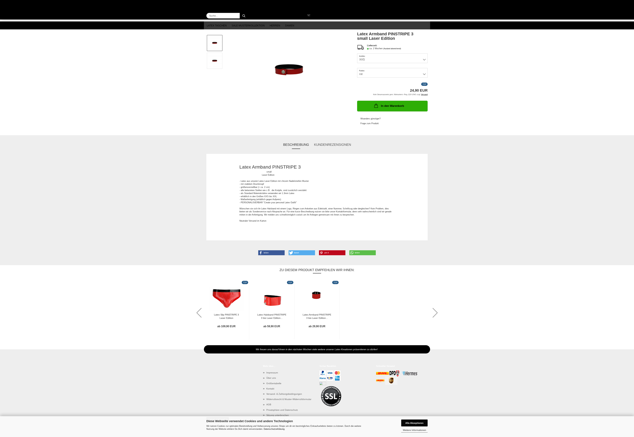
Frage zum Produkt (369, 123)
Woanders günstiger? (370, 118)
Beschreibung (296, 144)
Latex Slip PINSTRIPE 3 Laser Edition (226, 316)
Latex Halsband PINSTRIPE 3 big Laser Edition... (271, 316)
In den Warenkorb (392, 105)
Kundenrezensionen (332, 144)
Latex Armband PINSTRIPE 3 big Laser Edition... (317, 316)
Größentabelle (273, 383)
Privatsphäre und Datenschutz (282, 410)
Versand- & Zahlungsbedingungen (284, 394)
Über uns (271, 378)
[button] (271, 252)
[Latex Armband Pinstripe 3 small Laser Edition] (288, 69)
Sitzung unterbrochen (277, 415)
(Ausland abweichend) (392, 49)
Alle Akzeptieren (414, 423)
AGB (268, 404)
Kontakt (270, 388)
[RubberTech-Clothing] (301, 15)
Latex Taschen (217, 25)
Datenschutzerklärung (274, 429)
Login (425, 4)
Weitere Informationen (414, 430)
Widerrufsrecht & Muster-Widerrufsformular (288, 399)
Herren (275, 25)
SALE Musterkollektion (248, 25)
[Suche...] (244, 15)
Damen (289, 25)
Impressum (272, 372)
